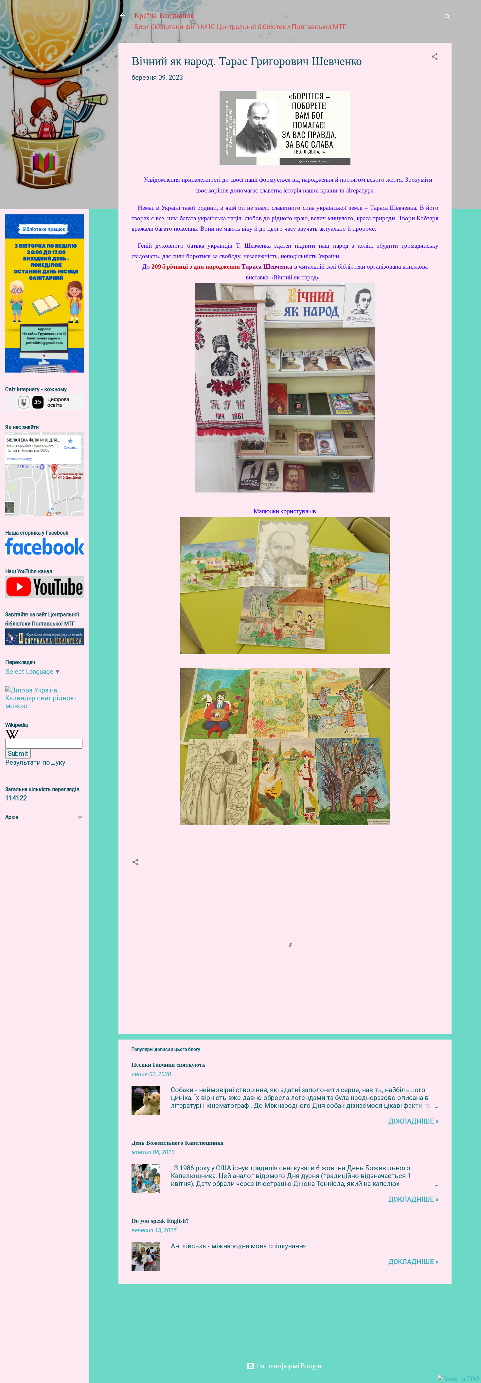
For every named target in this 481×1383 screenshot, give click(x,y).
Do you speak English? (160, 1220)
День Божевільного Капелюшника (177, 1142)
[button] (434, 57)
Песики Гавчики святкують (168, 1064)
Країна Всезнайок (164, 15)
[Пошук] (448, 18)
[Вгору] (458, 1379)
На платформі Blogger (289, 1366)
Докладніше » (413, 1121)
